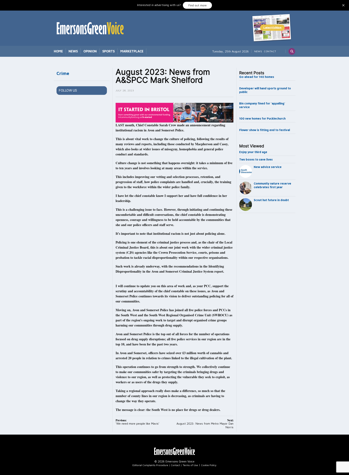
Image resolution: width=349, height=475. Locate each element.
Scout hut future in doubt (271, 200)
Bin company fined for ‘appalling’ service (262, 105)
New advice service (268, 167)
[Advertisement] (267, 274)
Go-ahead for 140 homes (256, 76)
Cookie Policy (208, 465)
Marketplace (131, 51)
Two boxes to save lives (256, 159)
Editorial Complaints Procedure (150, 465)
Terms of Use (190, 465)
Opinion (90, 51)
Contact (270, 51)
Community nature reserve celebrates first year (272, 185)
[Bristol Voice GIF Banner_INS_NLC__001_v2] (174, 112)
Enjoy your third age (253, 152)
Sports (108, 51)
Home (58, 51)
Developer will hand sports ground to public (265, 90)
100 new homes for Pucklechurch (262, 118)
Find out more (197, 5)
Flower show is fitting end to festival (264, 130)
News (73, 51)
